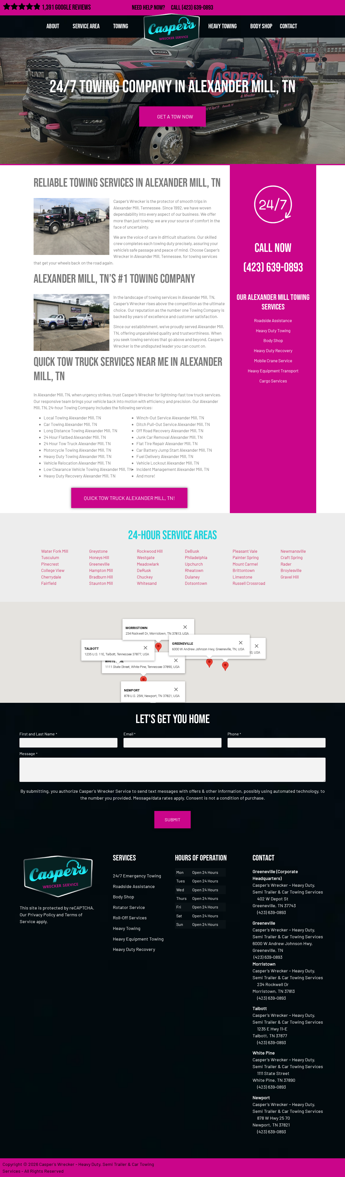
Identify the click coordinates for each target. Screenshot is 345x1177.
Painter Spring (246, 557)
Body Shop (261, 26)
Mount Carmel (245, 563)
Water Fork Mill (54, 551)
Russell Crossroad (249, 583)
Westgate (146, 557)
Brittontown (244, 570)
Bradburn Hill (101, 576)
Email (129, 734)
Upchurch (194, 563)
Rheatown (194, 570)
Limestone (242, 576)
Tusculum (50, 557)
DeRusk (144, 570)
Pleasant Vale (245, 551)
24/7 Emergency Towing (137, 875)
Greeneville (99, 563)
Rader (286, 563)
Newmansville (293, 551)
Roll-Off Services (130, 917)
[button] (225, 666)
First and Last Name (38, 734)
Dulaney (192, 576)
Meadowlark (148, 563)
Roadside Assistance (134, 886)
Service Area (86, 26)
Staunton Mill (101, 583)
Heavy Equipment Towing (138, 939)
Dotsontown (196, 583)
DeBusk (192, 551)
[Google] (327, 7)
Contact (288, 26)
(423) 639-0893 (197, 8)
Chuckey (145, 576)
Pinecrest (50, 563)
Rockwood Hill (150, 551)
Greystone (98, 551)
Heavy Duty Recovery (134, 949)
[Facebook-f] (305, 7)
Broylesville (291, 570)
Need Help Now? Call (157, 8)
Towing (120, 26)
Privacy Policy (41, 914)
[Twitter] (316, 7)
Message (28, 754)
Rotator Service (129, 907)
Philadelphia (196, 557)
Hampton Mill (101, 570)
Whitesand (147, 583)
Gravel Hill (290, 576)
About (52, 26)
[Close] (257, 646)
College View (52, 570)
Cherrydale (51, 576)
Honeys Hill (99, 557)
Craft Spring (292, 557)
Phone (234, 734)
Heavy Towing (126, 928)
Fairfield (48, 583)
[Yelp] (338, 7)
